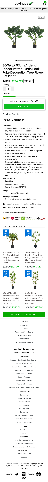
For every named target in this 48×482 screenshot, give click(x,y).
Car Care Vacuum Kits (24, 440)
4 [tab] (22, 60)
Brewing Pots (24, 408)
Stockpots (24, 395)
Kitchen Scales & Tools (24, 415)
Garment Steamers (24, 384)
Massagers (24, 457)
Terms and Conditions (24, 332)
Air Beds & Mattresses (24, 443)
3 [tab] (20, 60)
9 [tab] (31, 60)
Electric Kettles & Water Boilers (24, 367)
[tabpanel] (24, 37)
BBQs (24, 433)
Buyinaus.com (16, 463)
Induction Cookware (24, 419)
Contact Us (24, 328)
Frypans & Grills (24, 402)
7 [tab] (28, 60)
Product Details (11, 114)
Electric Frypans (24, 377)
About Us (24, 325)
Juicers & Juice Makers (24, 370)
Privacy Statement (24, 335)
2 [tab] (18, 60)
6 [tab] (26, 60)
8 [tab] (30, 60)
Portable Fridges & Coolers (24, 447)
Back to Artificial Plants (26, 314)
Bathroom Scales (24, 454)
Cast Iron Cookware (24, 422)
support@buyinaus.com (24, 352)
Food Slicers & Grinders (24, 373)
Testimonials (24, 339)
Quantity (6, 85)
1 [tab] (16, 60)
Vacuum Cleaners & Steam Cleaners (24, 387)
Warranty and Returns (24, 342)
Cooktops (24, 430)
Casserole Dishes (24, 398)
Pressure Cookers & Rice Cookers (24, 360)
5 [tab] (24, 60)
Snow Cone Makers (24, 380)
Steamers (24, 412)
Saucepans (24, 405)
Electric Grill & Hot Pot (24, 363)
